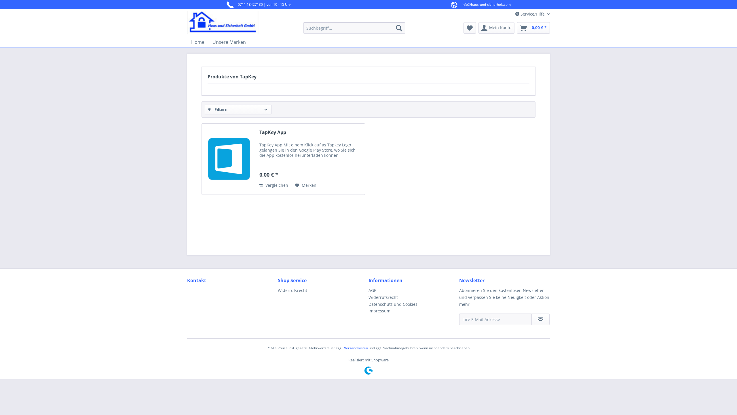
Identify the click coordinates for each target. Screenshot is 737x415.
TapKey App (272, 132)
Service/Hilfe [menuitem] (532, 14)
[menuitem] (354, 28)
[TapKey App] (229, 159)
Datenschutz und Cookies (392, 304)
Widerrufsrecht (292, 290)
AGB (372, 290)
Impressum (379, 311)
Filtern (220, 109)
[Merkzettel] (470, 28)
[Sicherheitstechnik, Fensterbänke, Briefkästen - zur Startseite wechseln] (231, 22)
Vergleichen (276, 185)
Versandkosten (356, 348)
